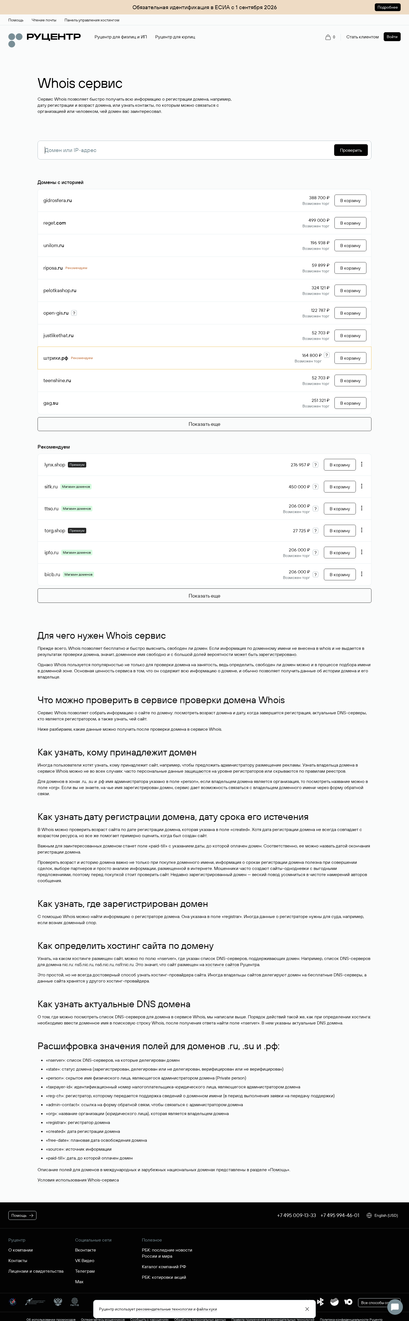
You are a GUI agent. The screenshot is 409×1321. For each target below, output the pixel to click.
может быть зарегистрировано (265, 654)
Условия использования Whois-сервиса (78, 1180)
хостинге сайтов (222, 964)
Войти (392, 36)
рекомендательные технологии (164, 1309)
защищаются (197, 771)
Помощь (278, 1169)
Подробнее (388, 7)
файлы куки (206, 1309)
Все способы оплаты (379, 1302)
